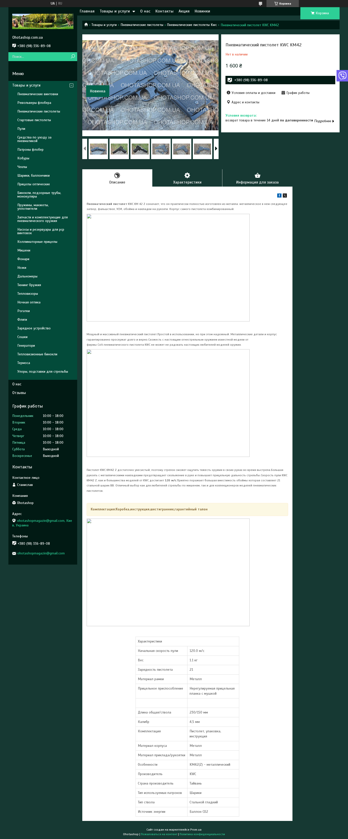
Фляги (22, 319)
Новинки (202, 11)
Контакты (164, 11)
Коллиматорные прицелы (37, 242)
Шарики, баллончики (33, 175)
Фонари (23, 259)
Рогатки (23, 311)
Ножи (21, 267)
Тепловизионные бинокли (37, 354)
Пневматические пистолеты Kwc (192, 25)
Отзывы (19, 392)
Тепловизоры (27, 293)
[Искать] (72, 56)
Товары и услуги (115, 11)
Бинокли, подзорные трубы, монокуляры (39, 195)
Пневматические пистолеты (142, 25)
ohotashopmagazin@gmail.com (41, 553)
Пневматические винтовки (37, 94)
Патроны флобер (30, 149)
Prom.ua (196, 829)
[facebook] (279, 196)
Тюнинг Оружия (29, 285)
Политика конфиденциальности (202, 834)
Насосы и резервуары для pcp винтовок (40, 231)
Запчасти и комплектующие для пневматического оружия (42, 219)
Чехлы (22, 167)
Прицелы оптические (33, 184)
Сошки (22, 337)
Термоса (23, 363)
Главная (87, 11)
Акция (184, 11)
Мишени (23, 250)
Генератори (26, 345)
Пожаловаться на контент (159, 834)
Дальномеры (27, 276)
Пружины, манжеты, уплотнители (33, 207)
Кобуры (23, 158)
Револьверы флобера (34, 103)
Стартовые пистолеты (34, 120)
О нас (145, 11)
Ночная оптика (29, 302)
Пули (21, 129)
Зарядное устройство (34, 328)
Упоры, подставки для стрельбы (42, 371)
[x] (285, 196)
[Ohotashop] (42, 21)
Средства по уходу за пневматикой (34, 139)
